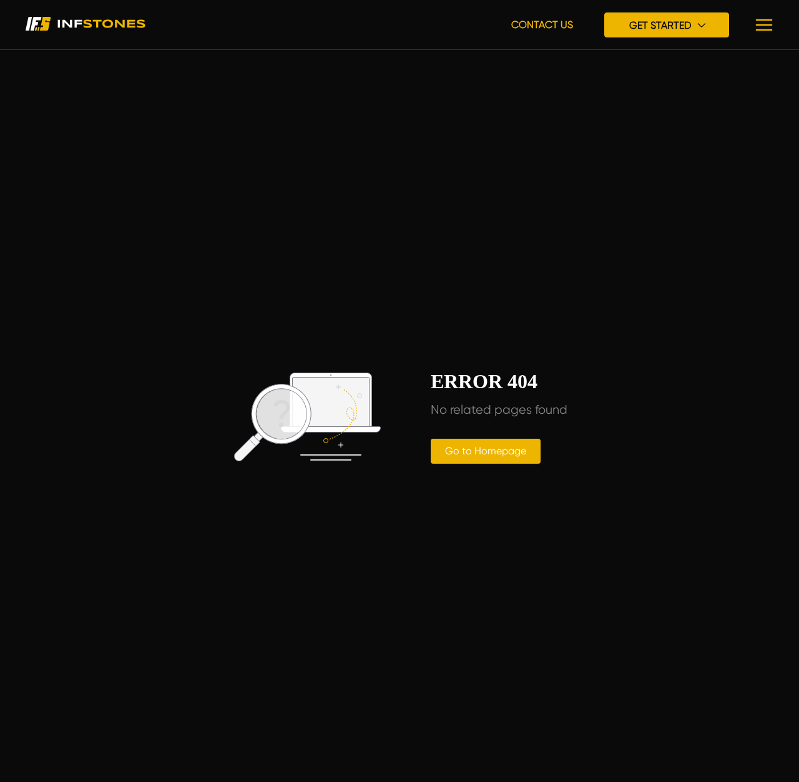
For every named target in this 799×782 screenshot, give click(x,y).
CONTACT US (542, 25)
